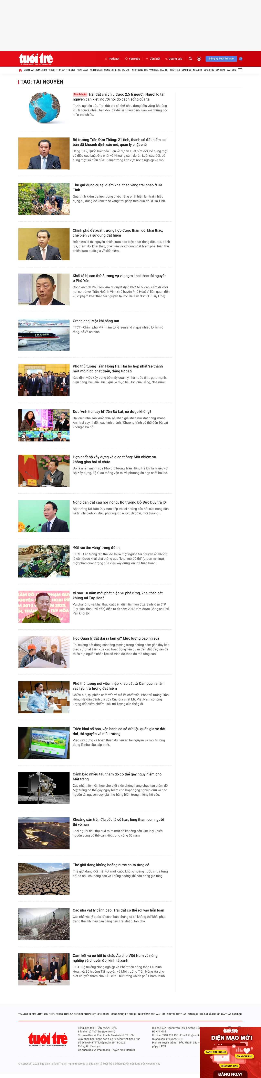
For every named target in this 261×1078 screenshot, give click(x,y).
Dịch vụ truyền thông (164, 1042)
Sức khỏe (209, 70)
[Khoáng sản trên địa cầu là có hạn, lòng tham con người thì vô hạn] (44, 833)
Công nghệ (110, 70)
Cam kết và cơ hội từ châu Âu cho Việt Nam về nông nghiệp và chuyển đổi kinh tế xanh (115, 958)
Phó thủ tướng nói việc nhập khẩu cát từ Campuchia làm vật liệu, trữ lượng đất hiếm (119, 686)
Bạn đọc (231, 70)
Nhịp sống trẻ (140, 70)
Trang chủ (24, 1014)
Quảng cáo (175, 58)
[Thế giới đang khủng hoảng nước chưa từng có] (44, 879)
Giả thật (220, 70)
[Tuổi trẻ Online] (48, 1039)
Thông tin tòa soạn (89, 1046)
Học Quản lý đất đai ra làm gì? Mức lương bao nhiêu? (116, 638)
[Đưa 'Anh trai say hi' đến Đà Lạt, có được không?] (44, 425)
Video (52, 70)
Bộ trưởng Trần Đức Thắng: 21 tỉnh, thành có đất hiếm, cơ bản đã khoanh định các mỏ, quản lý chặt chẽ (119, 142)
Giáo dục (186, 70)
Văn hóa (153, 70)
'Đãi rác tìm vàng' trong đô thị (97, 548)
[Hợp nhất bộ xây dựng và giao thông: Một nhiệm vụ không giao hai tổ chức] (44, 471)
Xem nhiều (41, 70)
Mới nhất (29, 70)
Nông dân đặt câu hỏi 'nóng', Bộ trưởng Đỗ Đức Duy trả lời (120, 502)
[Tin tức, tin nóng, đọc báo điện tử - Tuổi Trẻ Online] (35, 59)
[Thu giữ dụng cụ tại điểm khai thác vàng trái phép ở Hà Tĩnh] (44, 199)
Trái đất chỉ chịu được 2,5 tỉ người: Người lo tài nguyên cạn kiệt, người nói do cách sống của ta (118, 97)
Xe (119, 70)
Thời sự (60, 70)
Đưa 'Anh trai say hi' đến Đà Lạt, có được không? (112, 412)
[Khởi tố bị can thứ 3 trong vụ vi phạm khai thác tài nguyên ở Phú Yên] (44, 290)
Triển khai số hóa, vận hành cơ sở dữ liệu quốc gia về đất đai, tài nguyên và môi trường (119, 731)
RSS (163, 1046)
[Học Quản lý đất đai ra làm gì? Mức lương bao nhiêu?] (44, 652)
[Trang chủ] (20, 70)
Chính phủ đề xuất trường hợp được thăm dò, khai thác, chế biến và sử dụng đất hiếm (118, 233)
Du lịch (126, 70)
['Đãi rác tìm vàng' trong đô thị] (44, 561)
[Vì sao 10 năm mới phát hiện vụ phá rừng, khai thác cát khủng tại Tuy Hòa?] (44, 607)
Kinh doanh (96, 70)
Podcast (114, 58)
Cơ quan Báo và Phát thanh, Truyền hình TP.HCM (106, 1050)
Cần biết (155, 58)
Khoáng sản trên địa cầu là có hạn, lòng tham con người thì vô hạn (118, 822)
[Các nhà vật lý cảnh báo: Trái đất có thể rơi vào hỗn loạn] (44, 924)
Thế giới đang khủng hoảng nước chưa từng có (111, 865)
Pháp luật (82, 70)
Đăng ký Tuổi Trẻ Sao (221, 58)
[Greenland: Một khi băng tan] (44, 335)
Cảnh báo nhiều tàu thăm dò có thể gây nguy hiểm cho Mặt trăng (117, 776)
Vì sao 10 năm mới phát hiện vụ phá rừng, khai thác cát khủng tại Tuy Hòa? (118, 595)
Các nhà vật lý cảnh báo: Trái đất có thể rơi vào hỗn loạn (118, 910)
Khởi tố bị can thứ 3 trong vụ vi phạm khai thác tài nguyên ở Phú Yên (120, 278)
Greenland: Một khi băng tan (96, 321)
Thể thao (175, 70)
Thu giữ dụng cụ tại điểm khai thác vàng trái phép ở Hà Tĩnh (117, 187)
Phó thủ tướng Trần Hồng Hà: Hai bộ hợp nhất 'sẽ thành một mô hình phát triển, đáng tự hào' (118, 368)
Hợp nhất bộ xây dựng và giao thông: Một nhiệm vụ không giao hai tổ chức (114, 459)
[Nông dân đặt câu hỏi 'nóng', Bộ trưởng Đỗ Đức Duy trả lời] (44, 516)
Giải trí (164, 70)
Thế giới (70, 70)
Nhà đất (197, 70)
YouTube (134, 58)
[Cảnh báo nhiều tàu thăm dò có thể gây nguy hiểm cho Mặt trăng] (44, 788)
